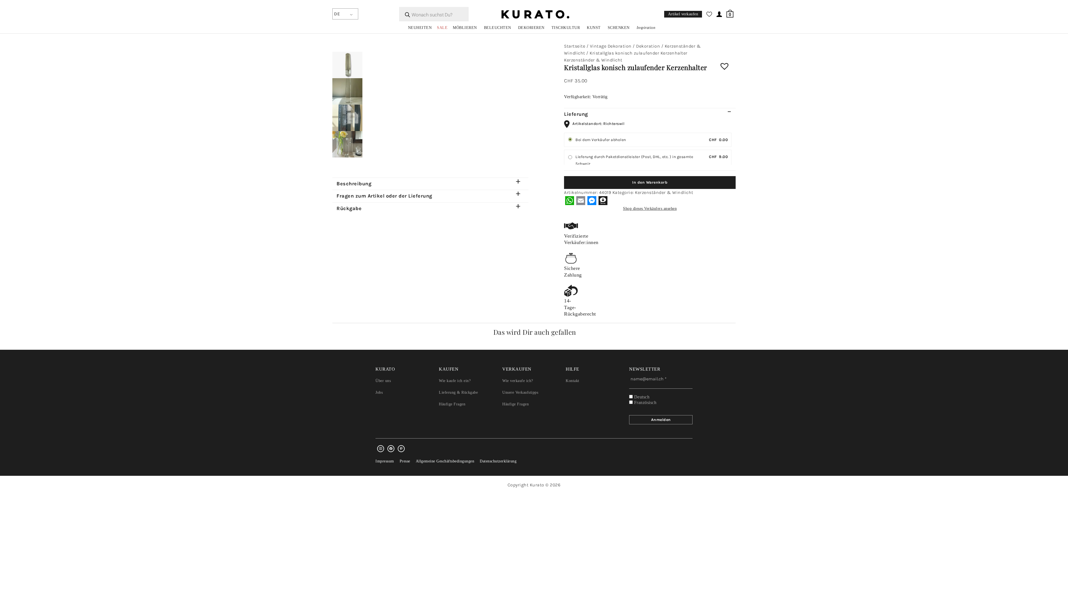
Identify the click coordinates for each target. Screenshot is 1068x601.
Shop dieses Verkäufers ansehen (650, 208)
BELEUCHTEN (497, 28)
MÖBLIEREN (465, 28)
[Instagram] (380, 448)
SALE (442, 28)
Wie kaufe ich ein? (455, 381)
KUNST (594, 28)
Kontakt (572, 381)
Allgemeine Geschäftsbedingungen (445, 461)
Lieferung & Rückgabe (458, 392)
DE (337, 13)
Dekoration (648, 46)
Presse (405, 461)
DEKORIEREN (531, 28)
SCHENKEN (619, 28)
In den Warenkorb (650, 182)
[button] (729, 70)
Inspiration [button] (646, 28)
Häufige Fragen (452, 404)
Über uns (383, 381)
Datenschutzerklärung (498, 461)
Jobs (379, 392)
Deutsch (641, 397)
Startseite (574, 46)
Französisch (644, 402)
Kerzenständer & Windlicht (593, 60)
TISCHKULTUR (566, 28)
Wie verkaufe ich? (517, 381)
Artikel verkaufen (683, 14)
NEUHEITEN (420, 28)
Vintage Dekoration (611, 46)
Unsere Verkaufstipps (520, 392)
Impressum (384, 461)
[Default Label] (401, 448)
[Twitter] (390, 448)
